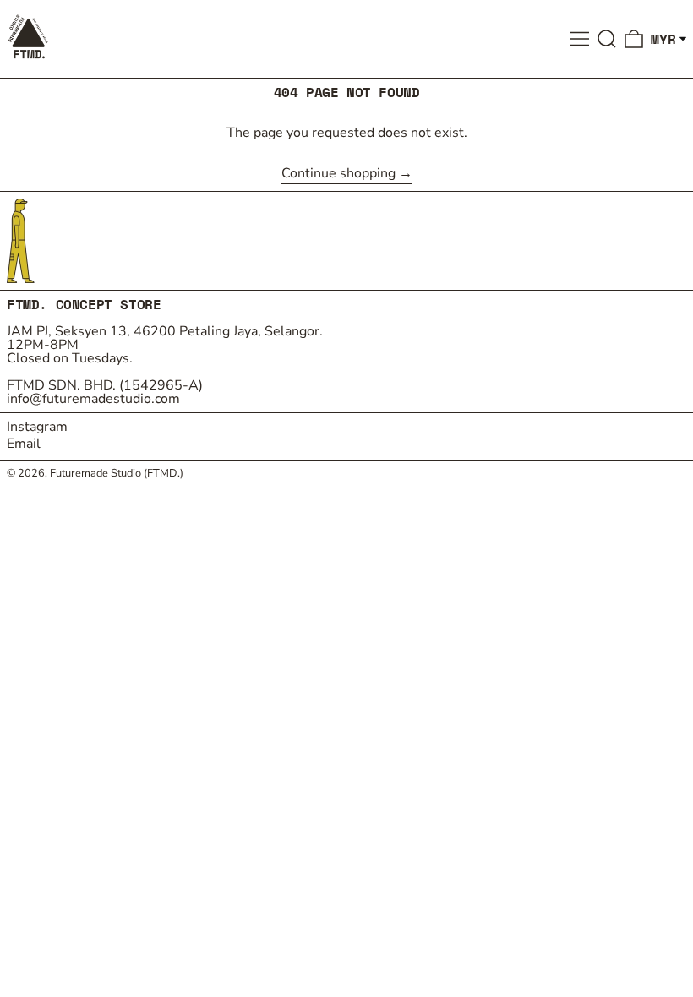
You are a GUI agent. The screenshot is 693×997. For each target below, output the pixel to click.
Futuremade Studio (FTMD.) (116, 473)
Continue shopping (338, 174)
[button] (607, 39)
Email (24, 443)
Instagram (37, 426)
